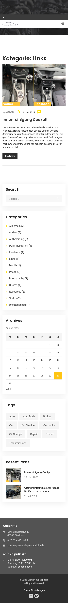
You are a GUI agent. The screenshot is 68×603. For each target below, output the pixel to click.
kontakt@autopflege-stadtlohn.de (25, 545)
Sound (49, 434)
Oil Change (15, 434)
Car (11, 425)
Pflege (12, 271)
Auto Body (29, 416)
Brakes (47, 416)
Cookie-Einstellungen (34, 590)
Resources (15, 291)
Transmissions (17, 443)
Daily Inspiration (18, 245)
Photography (16, 278)
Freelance (14, 252)
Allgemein (15, 226)
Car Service (27, 425)
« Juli (8, 389)
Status (13, 298)
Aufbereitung (16, 239)
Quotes (13, 285)
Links (12, 258)
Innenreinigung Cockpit (25, 119)
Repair (34, 434)
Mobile (13, 265)
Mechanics (49, 425)
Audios (13, 232)
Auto (12, 416)
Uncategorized (17, 304)
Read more (10, 156)
